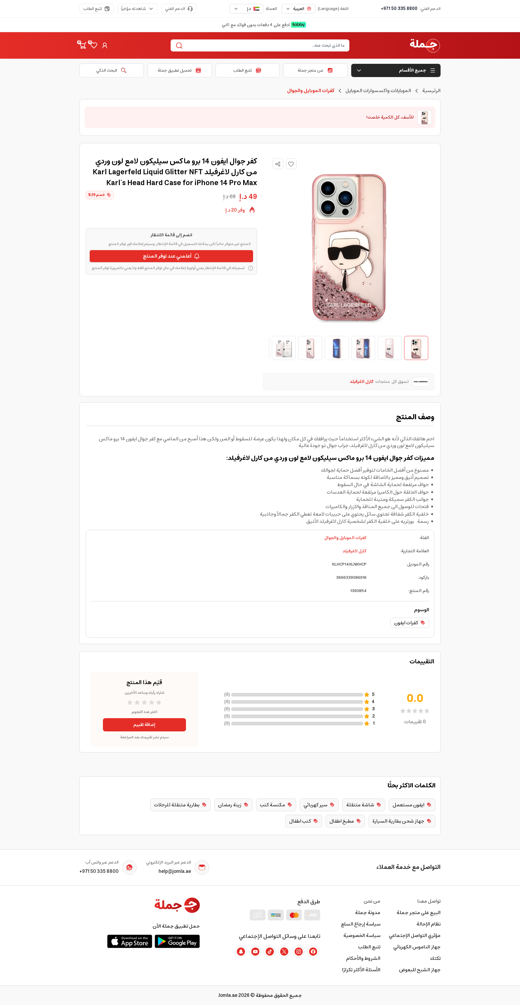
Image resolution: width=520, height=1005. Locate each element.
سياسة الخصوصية (361, 935)
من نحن (372, 901)
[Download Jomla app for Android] (177, 941)
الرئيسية (431, 90)
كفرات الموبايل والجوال (345, 537)
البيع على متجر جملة (419, 912)
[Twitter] (284, 951)
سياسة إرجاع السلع (360, 924)
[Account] (104, 45)
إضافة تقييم (144, 724)
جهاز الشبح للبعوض (420, 969)
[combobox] (298, 9)
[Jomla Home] (425, 45)
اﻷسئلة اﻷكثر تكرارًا (361, 969)
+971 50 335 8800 (399, 9)
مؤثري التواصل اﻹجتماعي (415, 935)
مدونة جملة (367, 912)
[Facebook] (313, 951)
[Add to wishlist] (291, 163)
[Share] (277, 164)
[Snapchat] (241, 951)
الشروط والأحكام (363, 958)
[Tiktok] (269, 951)
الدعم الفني (175, 8)
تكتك (435, 958)
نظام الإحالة (428, 924)
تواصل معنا (429, 901)
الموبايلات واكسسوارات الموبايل (378, 90)
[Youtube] (255, 951)
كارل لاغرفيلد (354, 551)
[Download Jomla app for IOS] (129, 941)
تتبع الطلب (92, 8)
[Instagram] (298, 951)
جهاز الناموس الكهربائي (417, 947)
